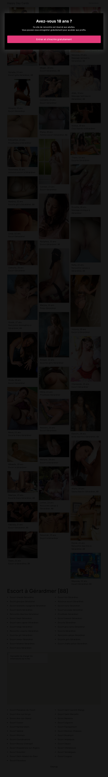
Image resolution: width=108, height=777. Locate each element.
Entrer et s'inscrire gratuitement (54, 39)
